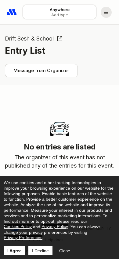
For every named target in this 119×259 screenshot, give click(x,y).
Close (64, 250)
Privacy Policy (54, 226)
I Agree (14, 250)
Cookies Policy (18, 226)
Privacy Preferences (23, 237)
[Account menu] (106, 12)
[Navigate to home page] (12, 12)
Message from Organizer (41, 70)
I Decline (40, 250)
